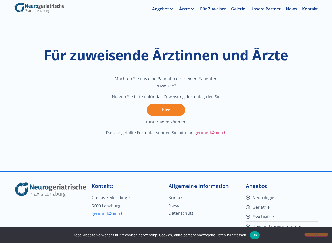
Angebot (160, 9)
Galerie (238, 9)
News (291, 9)
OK (254, 235)
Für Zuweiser (213, 9)
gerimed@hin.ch (210, 132)
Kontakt (310, 9)
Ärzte (184, 9)
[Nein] (316, 235)
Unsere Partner (265, 9)
